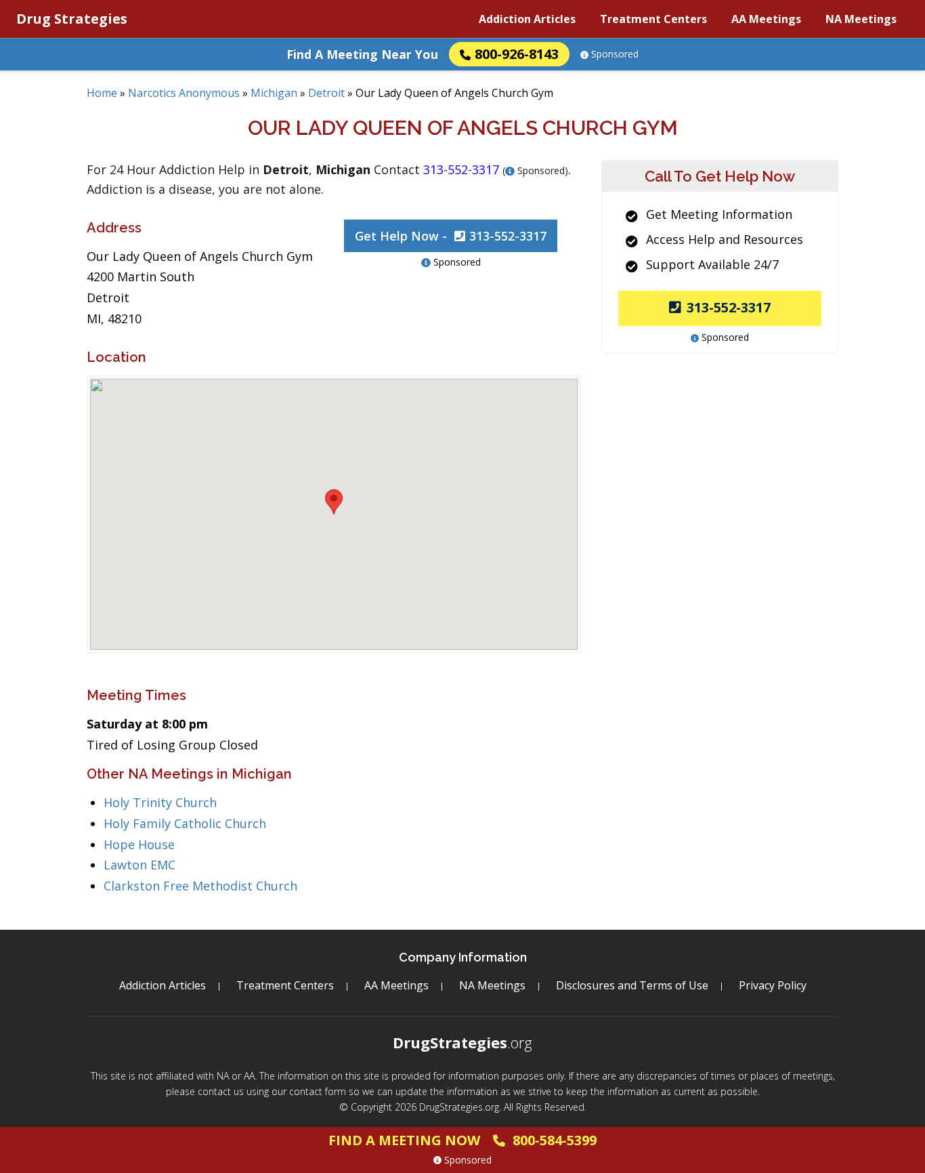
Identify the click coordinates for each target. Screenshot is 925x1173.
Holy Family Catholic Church (185, 823)
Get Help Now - (450, 236)
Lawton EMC (139, 865)
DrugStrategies (462, 1042)
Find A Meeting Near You (362, 54)
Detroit (326, 92)
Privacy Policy (772, 985)
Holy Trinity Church (160, 802)
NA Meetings (861, 19)
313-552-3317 (729, 307)
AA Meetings (766, 19)
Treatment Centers (653, 19)
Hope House (139, 844)
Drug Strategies (71, 18)
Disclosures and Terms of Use (632, 985)
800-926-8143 (517, 54)
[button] (334, 501)
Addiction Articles (527, 19)
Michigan (274, 92)
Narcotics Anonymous (184, 92)
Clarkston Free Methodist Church (200, 886)
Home (102, 92)
